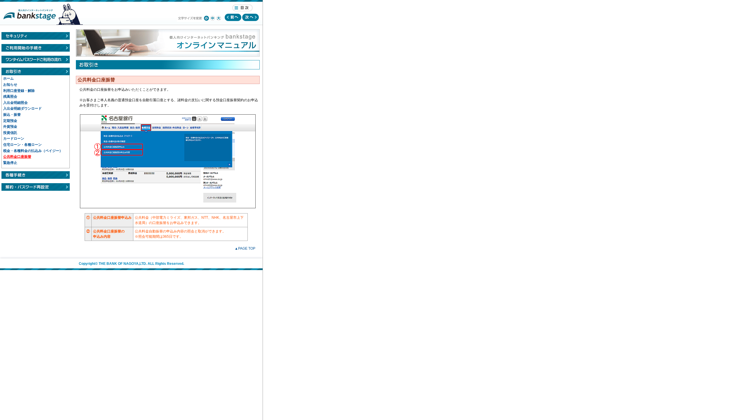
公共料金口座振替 (17, 157)
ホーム (8, 78)
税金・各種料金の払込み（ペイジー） (33, 151)
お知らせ (10, 85)
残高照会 (10, 96)
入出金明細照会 (15, 103)
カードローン (13, 138)
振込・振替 (12, 115)
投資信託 (10, 133)
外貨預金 (10, 127)
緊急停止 (10, 163)
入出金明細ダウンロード (22, 108)
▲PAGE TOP (245, 248)
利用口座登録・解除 (19, 91)
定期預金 (10, 121)
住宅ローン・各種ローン (22, 145)
